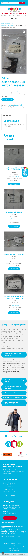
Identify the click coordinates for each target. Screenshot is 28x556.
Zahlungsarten (20, 543)
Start (2, 23)
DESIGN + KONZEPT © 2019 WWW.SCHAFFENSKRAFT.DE (14, 554)
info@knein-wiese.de (9, 494)
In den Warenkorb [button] (14, 184)
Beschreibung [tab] (7, 115)
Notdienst (6, 543)
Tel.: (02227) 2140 (8, 489)
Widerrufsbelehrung (18, 546)
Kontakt (13, 543)
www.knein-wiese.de (9, 496)
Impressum (16, 548)
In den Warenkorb (7, 99)
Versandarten (7, 546)
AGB (10, 548)
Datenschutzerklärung (14, 550)
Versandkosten (17, 92)
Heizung (3, 109)
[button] (24, 31)
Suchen (22, 3)
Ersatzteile (20, 107)
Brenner (10, 25)
